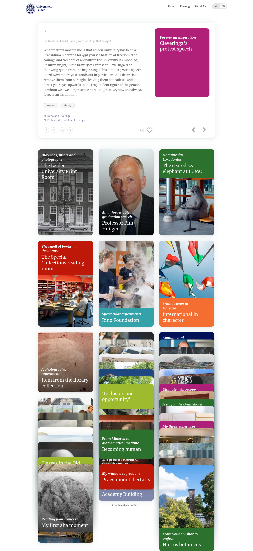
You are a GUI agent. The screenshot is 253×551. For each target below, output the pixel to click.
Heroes (51, 105)
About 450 (201, 6)
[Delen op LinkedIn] (62, 130)
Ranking (185, 6)
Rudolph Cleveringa (59, 116)
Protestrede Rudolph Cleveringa (66, 120)
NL (216, 6)
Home (171, 6)
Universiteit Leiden (126, 505)
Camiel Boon (67, 41)
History (67, 105)
